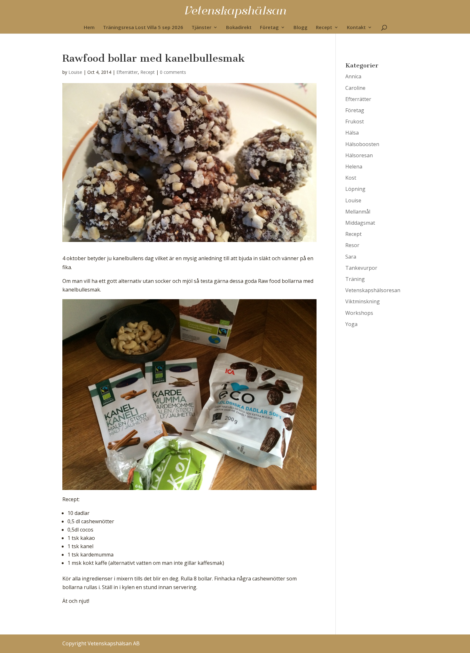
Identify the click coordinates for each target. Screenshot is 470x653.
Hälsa (352, 132)
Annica (353, 76)
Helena (353, 166)
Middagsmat (360, 222)
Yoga (351, 324)
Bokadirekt (239, 27)
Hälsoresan (359, 155)
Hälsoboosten (362, 144)
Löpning (355, 188)
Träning (355, 279)
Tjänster (201, 27)
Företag (269, 27)
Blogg (301, 27)
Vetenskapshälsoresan (372, 290)
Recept (324, 27)
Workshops (359, 312)
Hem (89, 27)
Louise (75, 72)
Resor (352, 245)
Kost (350, 177)
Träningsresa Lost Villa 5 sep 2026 (143, 27)
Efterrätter (127, 72)
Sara (350, 256)
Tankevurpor (361, 267)
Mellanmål (357, 211)
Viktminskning (362, 301)
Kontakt (356, 27)
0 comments (173, 72)
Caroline (355, 87)
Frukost (354, 121)
